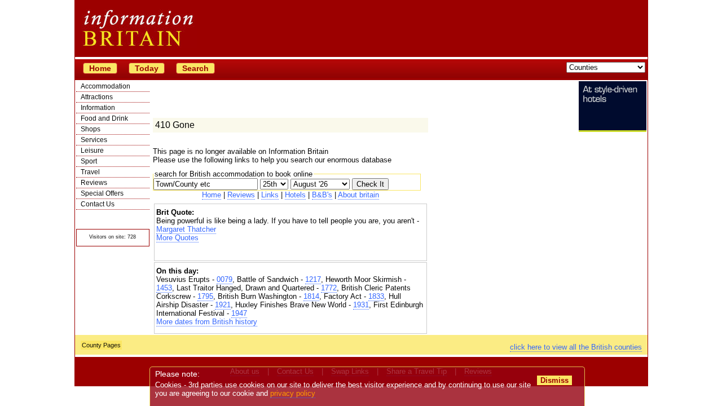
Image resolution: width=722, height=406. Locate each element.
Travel (90, 172)
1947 (239, 313)
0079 (224, 279)
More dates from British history (206, 321)
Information (98, 108)
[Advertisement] (290, 252)
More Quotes (177, 237)
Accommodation (105, 86)
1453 (164, 288)
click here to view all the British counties (576, 347)
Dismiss (554, 380)
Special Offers (102, 193)
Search (195, 68)
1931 (361, 305)
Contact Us (98, 204)
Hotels (295, 195)
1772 (329, 288)
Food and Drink (104, 118)
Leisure (92, 151)
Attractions (97, 97)
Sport (89, 161)
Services (94, 140)
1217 (313, 279)
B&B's (322, 195)
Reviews (94, 183)
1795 (205, 296)
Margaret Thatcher (186, 229)
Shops (90, 129)
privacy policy (292, 393)
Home (100, 68)
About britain (358, 195)
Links (270, 195)
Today (147, 68)
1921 (223, 305)
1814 (311, 296)
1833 (376, 296)
